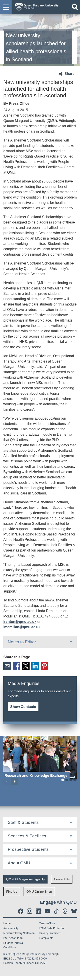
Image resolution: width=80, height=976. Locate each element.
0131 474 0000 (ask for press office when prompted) (23, 701)
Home (7, 923)
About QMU (19, 863)
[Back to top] (74, 970)
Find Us (11, 891)
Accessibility (10, 928)
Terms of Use (47, 923)
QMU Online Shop (39, 891)
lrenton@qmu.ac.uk (19, 621)
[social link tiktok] (56, 911)
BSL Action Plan (13, 938)
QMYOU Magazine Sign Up (25, 879)
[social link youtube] (47, 911)
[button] (6, 7)
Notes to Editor (22, 642)
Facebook (16, 666)
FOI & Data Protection (52, 928)
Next (14, 781)
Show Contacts (23, 707)
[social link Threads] (65, 911)
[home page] (35, 6)
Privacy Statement (50, 933)
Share (69, 74)
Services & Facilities (27, 836)
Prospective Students (28, 849)
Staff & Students (23, 822)
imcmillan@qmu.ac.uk (21, 627)
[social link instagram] (29, 911)
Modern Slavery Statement (19, 933)
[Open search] (75, 7)
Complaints (46, 938)
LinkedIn (35, 666)
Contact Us (62, 879)
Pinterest (44, 666)
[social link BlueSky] (74, 911)
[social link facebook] (20, 911)
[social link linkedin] (38, 911)
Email (7, 666)
